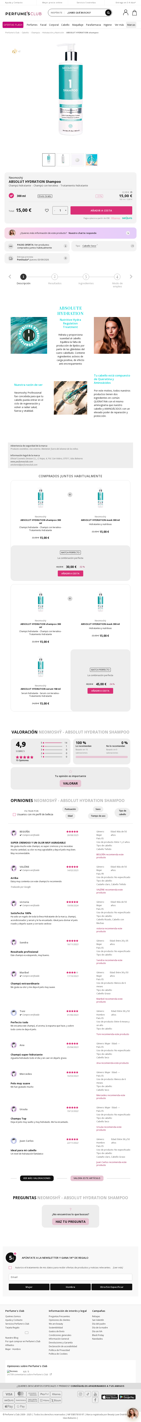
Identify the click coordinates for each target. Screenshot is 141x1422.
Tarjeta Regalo (12, 1327)
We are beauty (56, 1323)
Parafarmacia (93, 24)
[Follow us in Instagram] (80, 1394)
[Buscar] (108, 12)
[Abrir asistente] (133, 1414)
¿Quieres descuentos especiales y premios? (70, 1386)
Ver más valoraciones (37, 1178)
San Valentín (98, 1320)
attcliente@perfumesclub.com (23, 464)
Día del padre (99, 1323)
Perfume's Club (12, 32)
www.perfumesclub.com (21, 461)
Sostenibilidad (56, 1327)
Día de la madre (100, 1327)
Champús (35, 32)
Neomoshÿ (16, 178)
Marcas (131, 24)
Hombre (70, 1287)
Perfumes (32, 24)
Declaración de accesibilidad (63, 1346)
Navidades (97, 1338)
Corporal (54, 24)
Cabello (65, 24)
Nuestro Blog (11, 1337)
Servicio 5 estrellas (86, 2)
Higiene (108, 24)
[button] (27, 1333)
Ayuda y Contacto (14, 2)
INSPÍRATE (56, 12)
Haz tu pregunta (70, 1222)
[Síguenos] (95, 1400)
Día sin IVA (97, 1331)
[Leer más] (117, 1267)
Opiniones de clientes (59, 1320)
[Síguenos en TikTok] (88, 1394)
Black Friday (98, 1335)
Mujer (29, 1287)
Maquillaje (77, 24)
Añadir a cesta (101, 210)
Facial (43, 24)
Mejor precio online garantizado (52, 4)
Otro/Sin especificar (112, 1287)
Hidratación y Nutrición (53, 32)
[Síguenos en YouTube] (95, 1394)
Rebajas (96, 1316)
